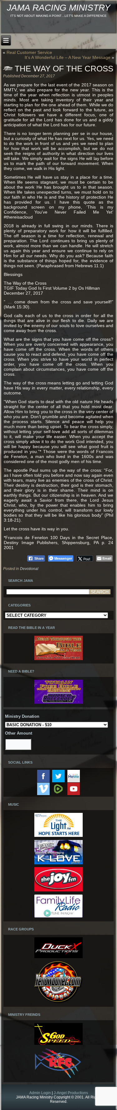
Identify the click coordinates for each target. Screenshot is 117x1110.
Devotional (29, 569)
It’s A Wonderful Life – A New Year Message (67, 57)
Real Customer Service (29, 52)
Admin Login (40, 1093)
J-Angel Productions (71, 1093)
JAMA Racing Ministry (58, 7)
